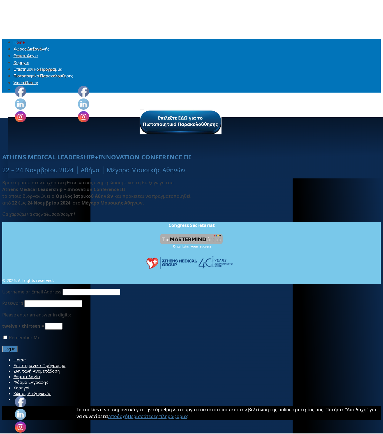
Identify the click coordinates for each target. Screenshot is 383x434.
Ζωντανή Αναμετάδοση (36, 371)
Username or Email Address (31, 292)
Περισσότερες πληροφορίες (158, 416)
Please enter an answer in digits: (36, 315)
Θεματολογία (25, 55)
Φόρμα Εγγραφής (31, 382)
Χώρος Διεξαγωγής (31, 49)
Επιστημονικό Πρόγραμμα (38, 69)
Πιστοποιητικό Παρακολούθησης (43, 76)
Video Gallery (25, 82)
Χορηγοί (21, 62)
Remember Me (24, 337)
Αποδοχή (118, 416)
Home (19, 42)
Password (12, 303)
